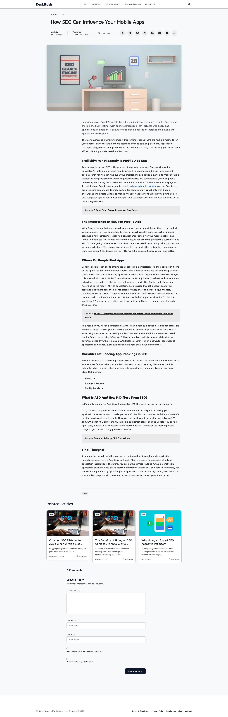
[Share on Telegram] (160, 33)
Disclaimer (171, 711)
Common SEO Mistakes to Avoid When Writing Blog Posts (65, 544)
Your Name (70, 620)
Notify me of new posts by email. (80, 662)
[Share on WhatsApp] (137, 33)
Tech (86, 4)
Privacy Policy (157, 711)
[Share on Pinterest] (152, 33)
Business (96, 4)
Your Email (70, 634)
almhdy (54, 32)
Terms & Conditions (140, 711)
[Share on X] (123, 33)
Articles (54, 14)
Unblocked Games (132, 4)
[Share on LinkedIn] (130, 33)
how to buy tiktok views (145, 186)
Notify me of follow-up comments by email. (84, 651)
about (180, 711)
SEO (62, 14)
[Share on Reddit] (145, 33)
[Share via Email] (167, 33)
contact (188, 711)
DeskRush (44, 4)
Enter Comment (72, 591)
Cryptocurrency (112, 4)
